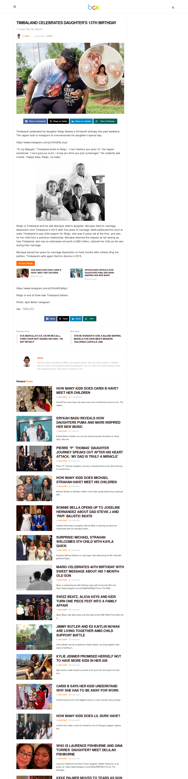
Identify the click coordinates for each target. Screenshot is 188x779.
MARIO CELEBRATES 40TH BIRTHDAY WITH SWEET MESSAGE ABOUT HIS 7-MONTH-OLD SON (90, 571)
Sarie (27, 36)
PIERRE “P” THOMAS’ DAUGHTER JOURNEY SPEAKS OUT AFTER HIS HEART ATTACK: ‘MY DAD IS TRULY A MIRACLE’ (89, 452)
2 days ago (75, 461)
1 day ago (74, 431)
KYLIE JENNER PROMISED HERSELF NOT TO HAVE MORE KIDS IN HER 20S (88, 658)
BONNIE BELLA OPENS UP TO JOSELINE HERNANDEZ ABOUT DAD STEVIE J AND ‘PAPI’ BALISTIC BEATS (88, 511)
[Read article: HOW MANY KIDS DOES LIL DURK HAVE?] (34, 726)
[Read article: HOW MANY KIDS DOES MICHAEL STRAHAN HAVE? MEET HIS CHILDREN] (34, 488)
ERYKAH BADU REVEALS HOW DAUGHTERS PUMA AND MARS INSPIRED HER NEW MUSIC (88, 422)
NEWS (49, 36)
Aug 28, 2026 (91, 279)
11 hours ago (76, 397)
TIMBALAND (28, 309)
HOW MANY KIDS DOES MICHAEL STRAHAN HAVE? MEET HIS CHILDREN (86, 479)
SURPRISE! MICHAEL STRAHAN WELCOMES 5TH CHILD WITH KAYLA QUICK (84, 541)
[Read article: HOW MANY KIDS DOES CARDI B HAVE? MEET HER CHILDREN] (34, 399)
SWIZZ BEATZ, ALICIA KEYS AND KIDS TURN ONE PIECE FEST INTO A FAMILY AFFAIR (86, 600)
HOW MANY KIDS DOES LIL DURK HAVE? (88, 715)
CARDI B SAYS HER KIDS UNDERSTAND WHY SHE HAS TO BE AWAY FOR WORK (87, 688)
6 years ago (39, 36)
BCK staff (63, 397)
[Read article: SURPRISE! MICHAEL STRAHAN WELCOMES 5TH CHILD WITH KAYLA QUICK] (34, 548)
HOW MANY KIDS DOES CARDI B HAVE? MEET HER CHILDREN (87, 390)
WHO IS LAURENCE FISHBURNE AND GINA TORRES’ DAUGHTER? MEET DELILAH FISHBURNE (89, 749)
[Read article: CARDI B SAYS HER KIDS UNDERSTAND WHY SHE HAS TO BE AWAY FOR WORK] (34, 696)
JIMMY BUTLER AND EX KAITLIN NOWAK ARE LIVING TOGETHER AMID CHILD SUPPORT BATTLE (88, 630)
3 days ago (75, 550)
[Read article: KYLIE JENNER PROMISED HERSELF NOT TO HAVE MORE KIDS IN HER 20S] (34, 667)
